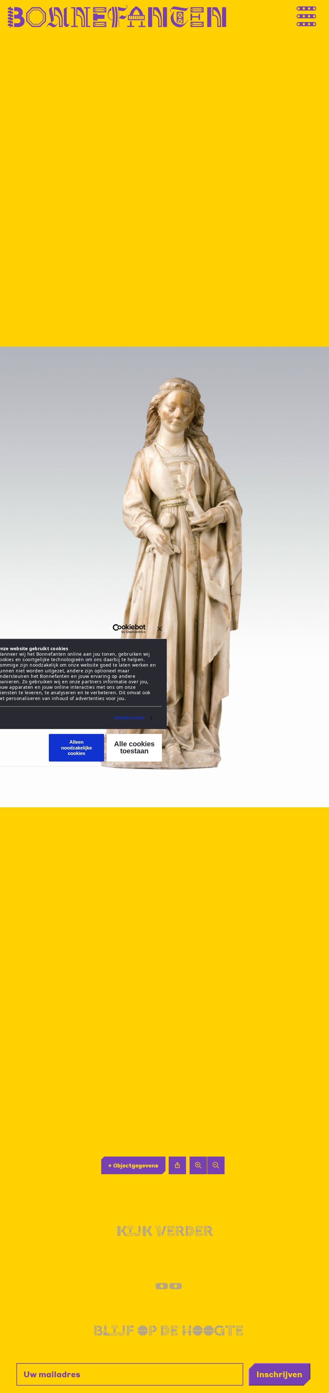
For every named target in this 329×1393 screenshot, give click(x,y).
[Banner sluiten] (159, 628)
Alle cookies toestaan (134, 747)
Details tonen (129, 717)
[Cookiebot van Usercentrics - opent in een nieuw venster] (117, 629)
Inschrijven (279, 1374)
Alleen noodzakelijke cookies (76, 748)
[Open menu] (319, 16)
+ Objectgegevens (133, 1165)
